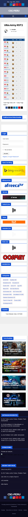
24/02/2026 (8, 370)
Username (6, 139)
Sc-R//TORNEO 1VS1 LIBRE (12, 401)
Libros (13, 285)
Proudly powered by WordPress (9, 504)
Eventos (14, 513)
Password (5, 144)
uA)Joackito (4, 480)
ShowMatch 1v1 (18, 294)
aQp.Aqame (4, 484)
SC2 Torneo (17, 291)
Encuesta (16, 282)
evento (6, 285)
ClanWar (13, 280)
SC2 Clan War (14, 288)
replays (25, 510)
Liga (19, 285)
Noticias (20, 510)
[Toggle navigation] (13, 16)
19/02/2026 (8, 387)
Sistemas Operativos (9, 297)
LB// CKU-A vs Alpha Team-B (9, 477)
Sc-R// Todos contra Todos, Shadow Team (13, 350)
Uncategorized (7, 303)
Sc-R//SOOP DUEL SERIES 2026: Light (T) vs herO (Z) (13, 385)
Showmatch (7, 294)
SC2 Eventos (7, 291)
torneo (17, 300)
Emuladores (7, 282)
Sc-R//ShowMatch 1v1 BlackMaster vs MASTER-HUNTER (13, 368)
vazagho (13, 29)
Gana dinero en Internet (11, 510)
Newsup (23, 504)
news (5, 288)
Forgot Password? (13, 156)
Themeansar (14, 506)
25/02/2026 (8, 353)
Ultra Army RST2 (6, 469)
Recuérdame (8, 149)
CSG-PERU (14, 10)
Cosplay (3, 510)
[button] (23, 16)
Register (5, 156)
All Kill (5, 280)
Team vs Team (7, 300)
